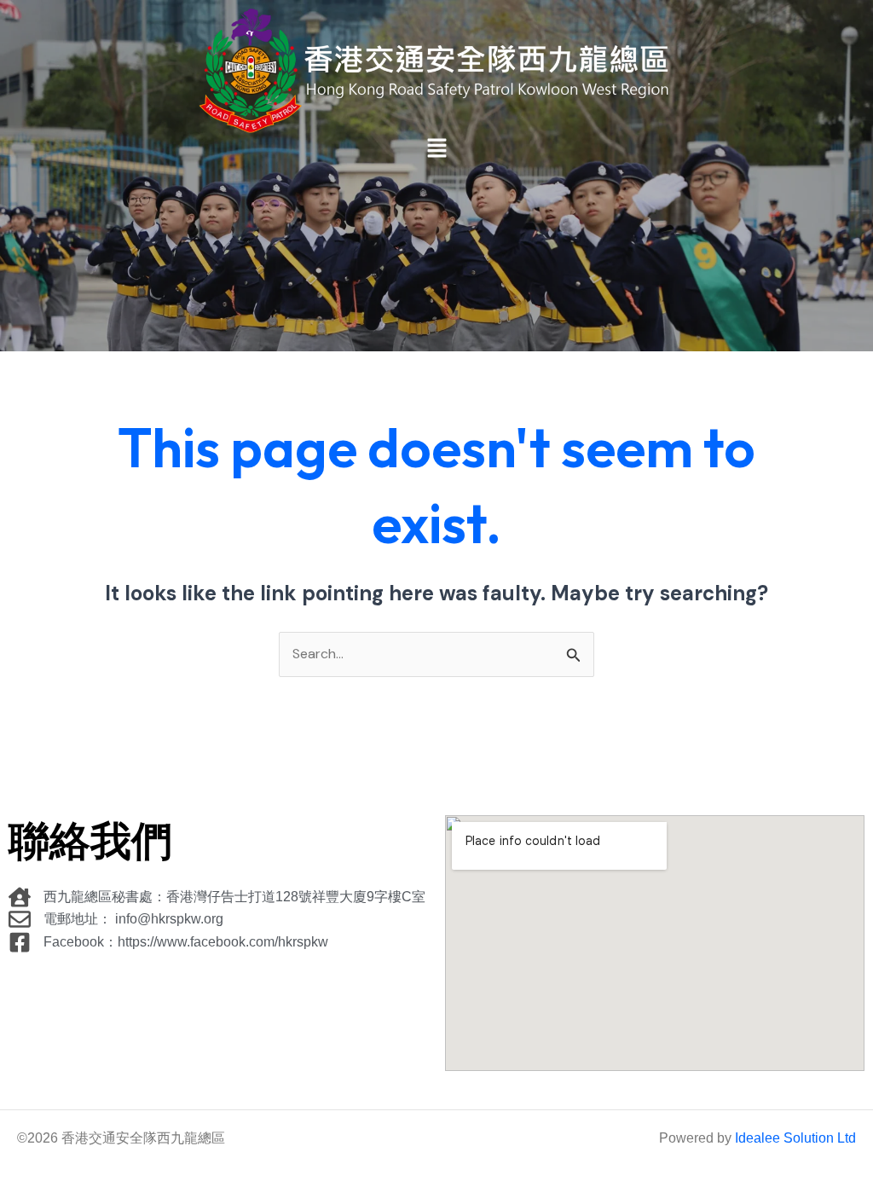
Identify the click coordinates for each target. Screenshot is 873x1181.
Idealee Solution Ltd (795, 1138)
